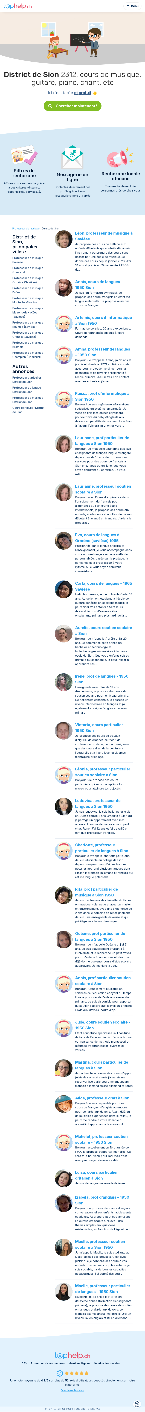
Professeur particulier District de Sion (26, 380)
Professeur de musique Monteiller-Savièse (27, 300)
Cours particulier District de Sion (28, 410)
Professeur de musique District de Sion (27, 400)
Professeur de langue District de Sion (26, 390)
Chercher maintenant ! (76, 106)
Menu (134, 6)
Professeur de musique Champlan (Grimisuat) (27, 355)
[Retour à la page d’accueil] (18, 6)
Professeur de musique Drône (27, 290)
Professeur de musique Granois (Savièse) (27, 335)
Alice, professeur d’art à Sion (102, 1098)
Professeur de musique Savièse (27, 260)
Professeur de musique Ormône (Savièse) (27, 280)
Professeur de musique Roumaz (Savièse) (27, 324)
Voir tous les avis (72, 1390)
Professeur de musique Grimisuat (27, 270)
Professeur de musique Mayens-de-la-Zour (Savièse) (27, 312)
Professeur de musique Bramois (27, 345)
